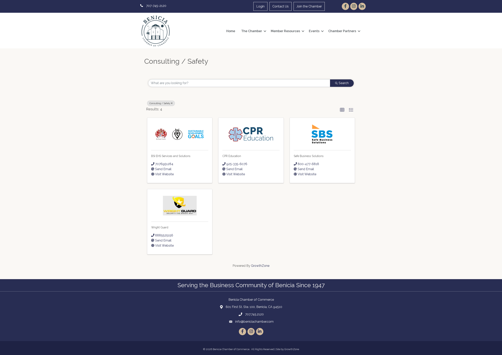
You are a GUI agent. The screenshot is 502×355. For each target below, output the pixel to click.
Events (314, 31)
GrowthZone (260, 266)
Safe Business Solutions (309, 156)
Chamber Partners (342, 31)
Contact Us (280, 6)
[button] (342, 110)
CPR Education (231, 156)
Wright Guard (159, 227)
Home (230, 31)
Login (260, 6)
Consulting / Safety (159, 103)
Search (344, 83)
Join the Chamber (309, 6)
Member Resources (285, 31)
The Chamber (251, 31)
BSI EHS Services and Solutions (170, 156)
